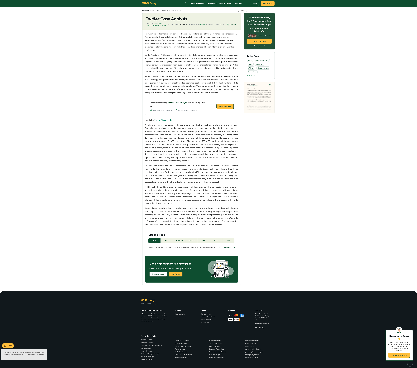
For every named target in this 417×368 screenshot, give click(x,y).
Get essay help (177, 199)
